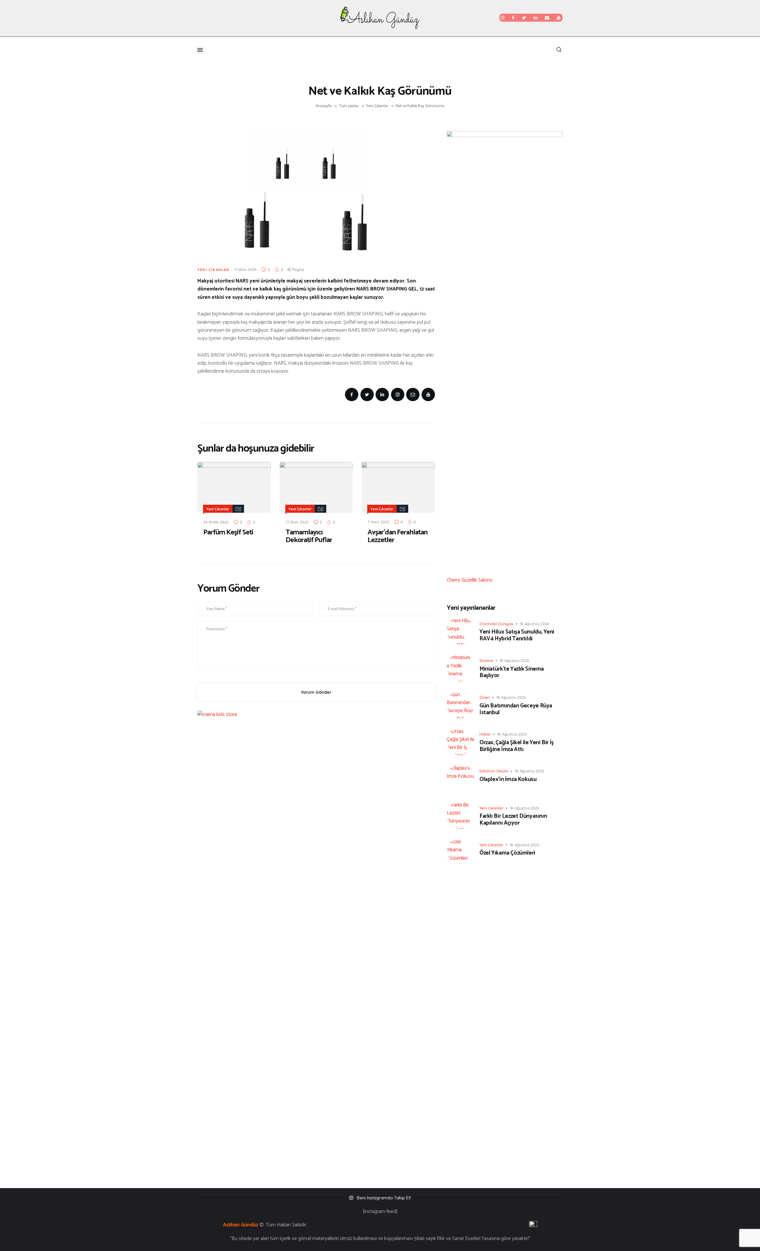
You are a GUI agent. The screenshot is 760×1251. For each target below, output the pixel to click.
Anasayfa (324, 106)
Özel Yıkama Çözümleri (507, 853)
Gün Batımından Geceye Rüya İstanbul (515, 709)
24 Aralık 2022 (216, 522)
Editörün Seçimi (493, 771)
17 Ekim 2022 (297, 522)
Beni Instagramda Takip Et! (384, 1198)
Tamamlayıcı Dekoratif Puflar (309, 536)
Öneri (484, 697)
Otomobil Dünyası (496, 623)
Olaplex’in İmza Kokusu (508, 779)
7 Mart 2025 (378, 522)
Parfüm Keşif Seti (228, 532)
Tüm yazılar (349, 106)
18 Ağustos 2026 (534, 623)
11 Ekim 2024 (245, 269)
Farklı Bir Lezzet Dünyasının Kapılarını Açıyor (513, 820)
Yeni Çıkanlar (377, 106)
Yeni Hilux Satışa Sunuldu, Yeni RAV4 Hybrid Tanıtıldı (516, 635)
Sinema (486, 660)
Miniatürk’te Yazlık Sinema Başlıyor (511, 673)
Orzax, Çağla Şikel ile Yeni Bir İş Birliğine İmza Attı (516, 746)
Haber (485, 734)
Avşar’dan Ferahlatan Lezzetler (398, 536)
